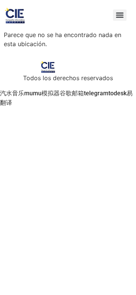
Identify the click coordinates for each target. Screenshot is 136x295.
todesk (117, 93)
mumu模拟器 (42, 93)
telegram (96, 93)
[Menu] (120, 15)
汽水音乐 (12, 93)
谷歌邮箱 (72, 93)
